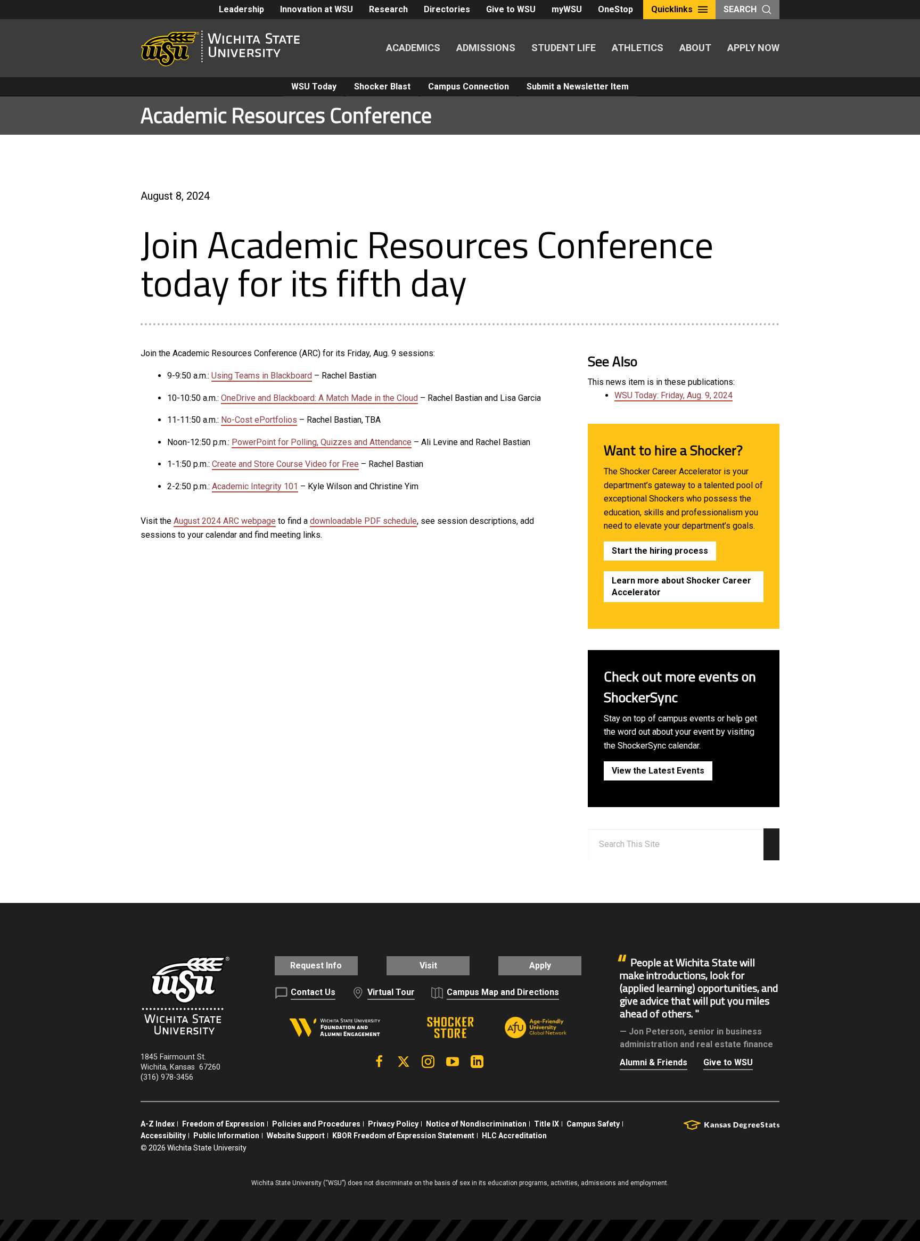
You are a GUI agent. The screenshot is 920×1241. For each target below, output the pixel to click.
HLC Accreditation (514, 1135)
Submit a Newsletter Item (578, 86)
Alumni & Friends (653, 1062)
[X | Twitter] (403, 1061)
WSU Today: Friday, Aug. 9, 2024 (673, 395)
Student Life (563, 47)
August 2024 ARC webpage (225, 521)
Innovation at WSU (316, 9)
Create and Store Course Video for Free (285, 464)
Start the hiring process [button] (660, 551)
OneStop (615, 9)
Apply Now (753, 47)
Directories (447, 9)
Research (388, 9)
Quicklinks (672, 9)
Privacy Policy (393, 1124)
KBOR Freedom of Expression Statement (403, 1135)
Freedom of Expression (223, 1124)
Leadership (241, 9)
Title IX (546, 1124)
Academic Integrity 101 (255, 486)
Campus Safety (593, 1124)
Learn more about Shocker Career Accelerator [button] (681, 586)
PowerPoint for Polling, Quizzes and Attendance (322, 442)
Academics (413, 47)
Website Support (296, 1135)
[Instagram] (428, 1061)
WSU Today (313, 86)
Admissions (485, 47)
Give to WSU (511, 9)
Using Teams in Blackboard (261, 376)
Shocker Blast (382, 86)
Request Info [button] (316, 965)
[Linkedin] (477, 1061)
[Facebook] (379, 1061)
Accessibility (163, 1135)
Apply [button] (540, 965)
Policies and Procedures (316, 1124)
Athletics (637, 47)
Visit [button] (428, 965)
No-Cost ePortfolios (259, 420)
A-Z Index (158, 1124)
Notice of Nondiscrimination (476, 1124)
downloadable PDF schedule (363, 521)
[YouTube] (452, 1061)
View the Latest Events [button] (658, 771)
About (695, 47)
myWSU (567, 9)
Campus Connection (468, 86)
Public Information (226, 1135)
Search (740, 9)
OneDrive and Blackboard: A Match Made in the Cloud (319, 398)
